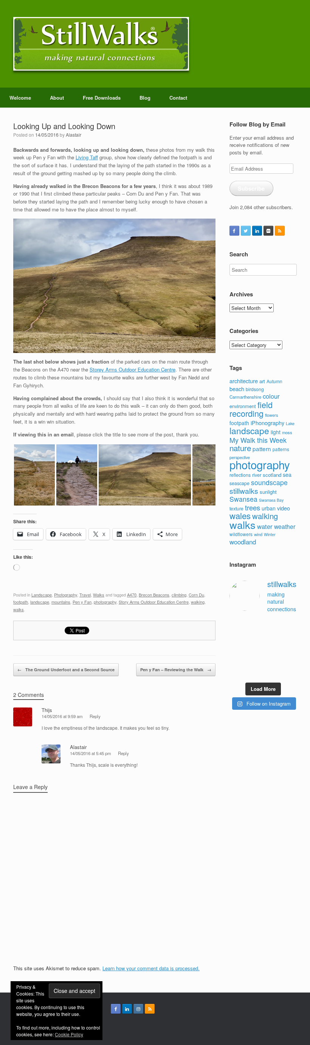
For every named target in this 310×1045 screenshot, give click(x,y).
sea (287, 474)
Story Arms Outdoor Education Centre (154, 602)
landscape (39, 602)
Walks (98, 595)
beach (236, 389)
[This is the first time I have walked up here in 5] (236, 626)
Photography (65, 595)
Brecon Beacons (154, 595)
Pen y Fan (82, 602)
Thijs (47, 710)
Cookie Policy (69, 1034)
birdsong (255, 389)
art (262, 381)
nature (240, 447)
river (256, 475)
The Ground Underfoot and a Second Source (66, 669)
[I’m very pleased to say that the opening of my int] (290, 637)
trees (252, 507)
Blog (145, 97)
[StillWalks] (101, 44)
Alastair (73, 134)
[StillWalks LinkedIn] (257, 231)
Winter (270, 534)
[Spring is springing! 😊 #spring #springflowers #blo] (236, 672)
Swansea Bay (271, 500)
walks (18, 609)
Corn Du (196, 595)
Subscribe (251, 188)
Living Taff (87, 157)
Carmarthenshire (245, 397)
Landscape (41, 595)
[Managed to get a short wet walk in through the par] (254, 649)
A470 (131, 595)
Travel (85, 595)
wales (240, 515)
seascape (239, 483)
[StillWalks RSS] (280, 231)
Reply (95, 716)
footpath (20, 602)
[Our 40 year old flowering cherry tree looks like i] (272, 626)
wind (258, 534)
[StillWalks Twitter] (246, 231)
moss (287, 432)
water (265, 526)
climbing (179, 595)
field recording (251, 409)
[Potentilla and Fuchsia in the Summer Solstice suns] (272, 672)
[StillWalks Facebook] (234, 231)
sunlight (268, 491)
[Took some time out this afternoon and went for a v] (272, 637)
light (276, 432)
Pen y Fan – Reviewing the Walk (175, 669)
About (57, 97)
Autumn (274, 381)
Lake (290, 423)
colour (271, 396)
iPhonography (267, 423)
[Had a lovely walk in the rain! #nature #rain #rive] (254, 626)
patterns (281, 449)
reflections (240, 475)
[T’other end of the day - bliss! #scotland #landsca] (254, 661)
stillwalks (243, 491)
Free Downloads (102, 97)
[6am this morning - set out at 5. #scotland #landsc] (272, 661)
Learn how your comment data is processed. (151, 968)
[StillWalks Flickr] (268, 231)
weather (284, 526)
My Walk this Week (258, 440)
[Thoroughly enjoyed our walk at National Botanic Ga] (290, 626)
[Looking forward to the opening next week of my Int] (236, 649)
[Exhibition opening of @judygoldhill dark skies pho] (272, 649)
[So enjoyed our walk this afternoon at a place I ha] (254, 637)
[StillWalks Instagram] (138, 1009)
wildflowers (241, 534)
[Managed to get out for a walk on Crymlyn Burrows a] (254, 672)
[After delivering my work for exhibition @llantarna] (290, 672)
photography (105, 602)
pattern (262, 448)
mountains (60, 602)
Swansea (243, 499)
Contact (178, 97)
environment (242, 406)
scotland (272, 474)
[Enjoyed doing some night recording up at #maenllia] (236, 661)
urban (269, 508)
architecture (243, 381)
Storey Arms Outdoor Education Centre (132, 369)
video (283, 508)
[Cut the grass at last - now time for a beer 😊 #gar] (290, 661)
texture (236, 508)
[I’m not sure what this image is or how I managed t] (290, 649)
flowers (271, 415)
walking (198, 602)
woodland (242, 541)
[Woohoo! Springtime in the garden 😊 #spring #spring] (236, 637)
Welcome (20, 97)
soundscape (269, 482)
